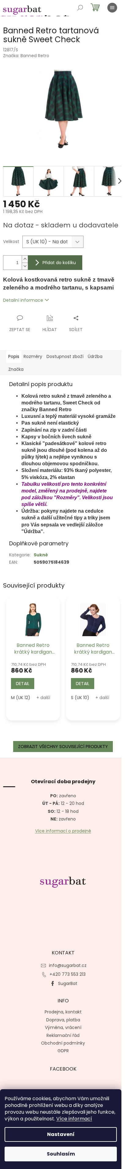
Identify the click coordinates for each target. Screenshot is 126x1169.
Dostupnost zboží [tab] (64, 356)
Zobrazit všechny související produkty (63, 746)
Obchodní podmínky (63, 1043)
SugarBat (67, 983)
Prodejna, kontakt (63, 1012)
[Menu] (112, 8)
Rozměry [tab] (33, 356)
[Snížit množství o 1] (25, 266)
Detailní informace (23, 300)
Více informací (74, 1118)
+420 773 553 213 (68, 974)
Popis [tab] (13, 356)
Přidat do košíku (59, 263)
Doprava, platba (63, 1020)
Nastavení (61, 1134)
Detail (22, 683)
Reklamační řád (63, 1035)
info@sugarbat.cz (68, 965)
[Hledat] (80, 8)
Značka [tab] (16, 369)
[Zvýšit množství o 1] (25, 259)
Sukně (41, 555)
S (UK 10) (80, 698)
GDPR (63, 1051)
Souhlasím (61, 1153)
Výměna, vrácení (63, 1027)
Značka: (26, 56)
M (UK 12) (20, 698)
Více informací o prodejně (63, 831)
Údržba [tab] (95, 356)
